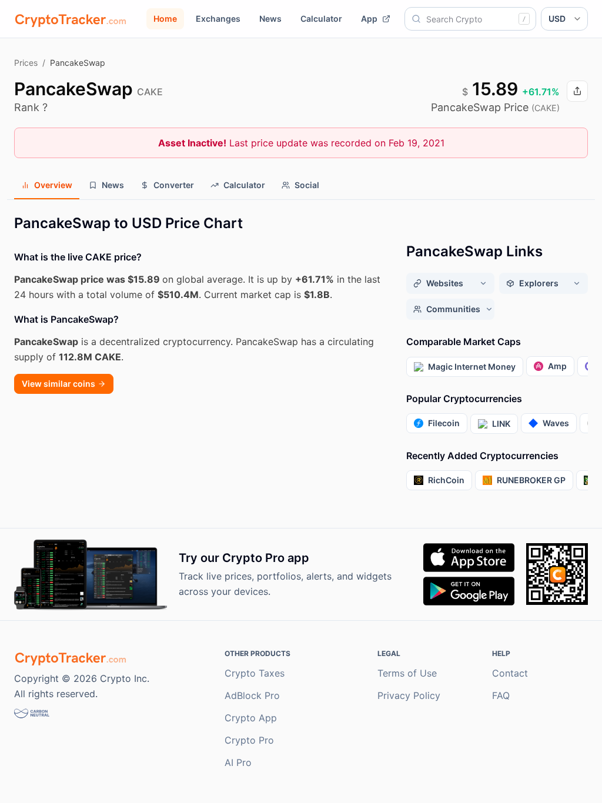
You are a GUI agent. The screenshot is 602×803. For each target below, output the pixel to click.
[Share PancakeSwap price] (577, 91)
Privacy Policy (408, 695)
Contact (510, 673)
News (270, 19)
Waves (556, 423)
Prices (26, 63)
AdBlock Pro (252, 695)
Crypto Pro (249, 740)
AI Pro (238, 762)
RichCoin (446, 480)
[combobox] (470, 19)
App (369, 19)
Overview (53, 185)
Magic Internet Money (472, 367)
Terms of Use (407, 673)
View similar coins (58, 384)
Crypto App (251, 718)
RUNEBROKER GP (531, 480)
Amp (557, 366)
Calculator (321, 19)
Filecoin (444, 423)
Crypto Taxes (255, 673)
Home (165, 19)
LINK (501, 424)
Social (307, 185)
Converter (173, 185)
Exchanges (218, 19)
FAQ (501, 695)
